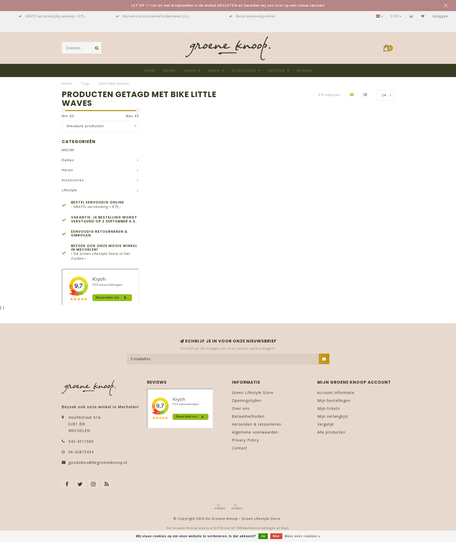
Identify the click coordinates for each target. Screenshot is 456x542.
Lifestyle (276, 70)
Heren (214, 70)
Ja (263, 536)
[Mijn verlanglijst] (423, 16)
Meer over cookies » (302, 536)
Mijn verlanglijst (332, 416)
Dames (190, 70)
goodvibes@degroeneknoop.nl (97, 462)
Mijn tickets (328, 408)
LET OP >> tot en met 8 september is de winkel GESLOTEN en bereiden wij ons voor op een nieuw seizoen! (228, 5)
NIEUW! (169, 70)
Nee (276, 536)
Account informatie (336, 392)
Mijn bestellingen (333, 400)
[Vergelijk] (411, 16)
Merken (304, 70)
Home (150, 70)
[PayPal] (236, 507)
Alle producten (331, 432)
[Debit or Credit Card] (219, 507)
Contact (239, 447)
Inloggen (440, 16)
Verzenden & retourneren (256, 424)
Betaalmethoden (248, 416)
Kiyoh (285, 528)
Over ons (241, 408)
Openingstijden (246, 400)
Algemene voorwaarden (255, 432)
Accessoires (243, 70)
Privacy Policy (245, 440)
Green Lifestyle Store (252, 392)
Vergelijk (325, 424)
